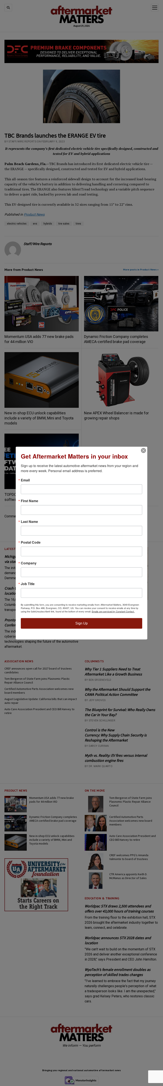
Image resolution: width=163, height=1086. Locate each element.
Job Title (28, 584)
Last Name (29, 521)
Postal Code (31, 542)
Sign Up (81, 623)
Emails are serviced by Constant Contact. (113, 611)
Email (25, 480)
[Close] (143, 450)
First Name (29, 501)
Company (29, 563)
